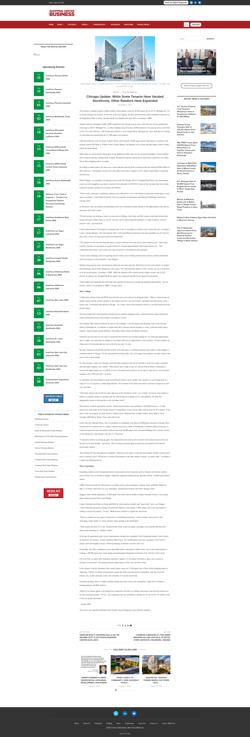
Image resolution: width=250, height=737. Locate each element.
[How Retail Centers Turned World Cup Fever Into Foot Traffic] (156, 664)
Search (210, 39)
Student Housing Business (44, 442)
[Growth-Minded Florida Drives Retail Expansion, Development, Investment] (94, 664)
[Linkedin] (195, 2)
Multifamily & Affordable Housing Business (51, 436)
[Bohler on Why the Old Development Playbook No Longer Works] (188, 62)
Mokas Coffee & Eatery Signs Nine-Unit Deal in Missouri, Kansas (196, 218)
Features (72, 25)
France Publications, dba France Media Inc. (127, 728)
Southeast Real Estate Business (46, 465)
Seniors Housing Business (44, 448)
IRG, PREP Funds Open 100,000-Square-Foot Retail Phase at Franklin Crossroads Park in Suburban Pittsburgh (187, 149)
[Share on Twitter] (125, 625)
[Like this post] (120, 625)
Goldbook (115, 25)
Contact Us (154, 723)
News (59, 25)
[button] (83, 673)
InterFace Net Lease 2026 (57, 300)
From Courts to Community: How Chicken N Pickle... (125, 680)
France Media (143, 25)
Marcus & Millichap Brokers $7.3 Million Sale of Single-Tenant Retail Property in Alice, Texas (187, 204)
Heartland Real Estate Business (46, 454)
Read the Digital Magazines (176, 3)
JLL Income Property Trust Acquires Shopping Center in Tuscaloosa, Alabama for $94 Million (186, 111)
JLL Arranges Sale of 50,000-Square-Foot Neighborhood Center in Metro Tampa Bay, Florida (186, 186)
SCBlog (109, 723)
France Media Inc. (169, 723)
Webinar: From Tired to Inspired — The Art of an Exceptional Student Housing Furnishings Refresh (56, 200)
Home (51, 25)
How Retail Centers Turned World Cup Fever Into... (156, 680)
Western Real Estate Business (45, 477)
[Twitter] (191, 2)
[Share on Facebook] (122, 625)
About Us (86, 723)
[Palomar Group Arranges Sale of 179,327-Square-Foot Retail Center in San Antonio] (208, 128)
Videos (85, 25)
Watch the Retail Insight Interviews (197, 86)
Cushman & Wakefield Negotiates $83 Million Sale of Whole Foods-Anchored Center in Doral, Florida (187, 168)
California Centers (41, 425)
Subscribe (128, 25)
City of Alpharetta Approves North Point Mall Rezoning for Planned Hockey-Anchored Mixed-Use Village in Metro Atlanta (187, 234)
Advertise (141, 723)
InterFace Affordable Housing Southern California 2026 (55, 133)
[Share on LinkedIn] (128, 625)
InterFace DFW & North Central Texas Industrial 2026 (56, 167)
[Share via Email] (131, 625)
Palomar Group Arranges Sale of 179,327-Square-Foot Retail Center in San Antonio (186, 129)
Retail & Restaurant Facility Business (48, 431)
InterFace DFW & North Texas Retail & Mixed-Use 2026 (57, 150)
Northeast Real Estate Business (46, 460)
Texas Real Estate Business (45, 471)
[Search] (186, 24)
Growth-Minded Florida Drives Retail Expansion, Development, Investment (94, 680)
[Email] (199, 2)
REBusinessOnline (42, 419)
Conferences (99, 25)
